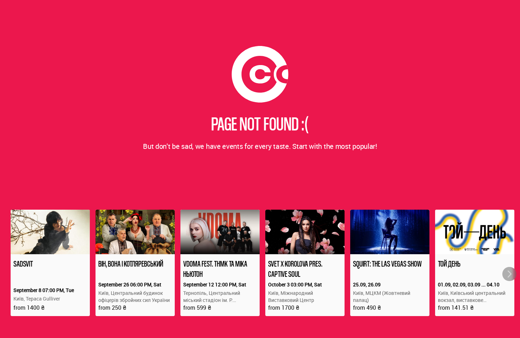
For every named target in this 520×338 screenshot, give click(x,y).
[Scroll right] (509, 274)
